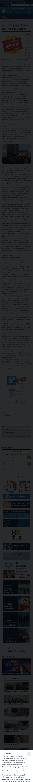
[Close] (29, 754)
